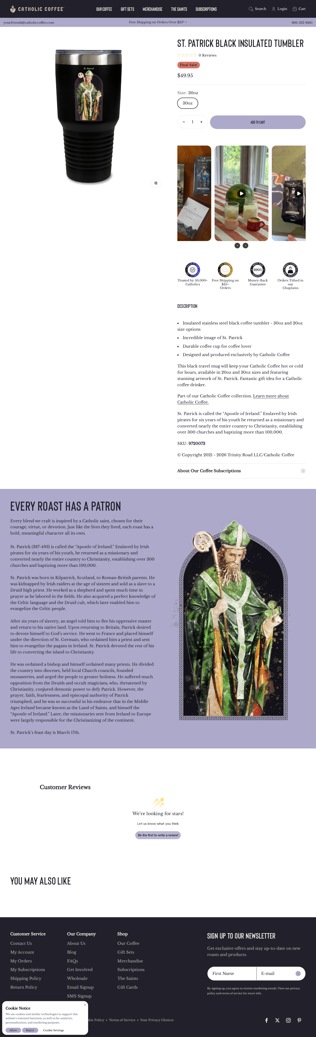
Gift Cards (127, 987)
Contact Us (21, 943)
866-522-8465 (302, 23)
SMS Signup (79, 996)
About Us (76, 943)
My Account (22, 952)
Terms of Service (122, 1020)
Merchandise (153, 9)
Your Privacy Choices (156, 1020)
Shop (122, 934)
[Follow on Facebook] (266, 1020)
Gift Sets (127, 9)
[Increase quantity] (201, 122)
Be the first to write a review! (158, 835)
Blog (71, 952)
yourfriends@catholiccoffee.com (28, 23)
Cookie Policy (93, 1020)
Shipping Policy (25, 978)
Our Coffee (104, 9)
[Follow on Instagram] (288, 1020)
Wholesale (77, 978)
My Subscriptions (27, 969)
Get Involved (80, 969)
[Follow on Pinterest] (299, 1020)
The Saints (179, 9)
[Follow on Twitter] (277, 1020)
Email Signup (80, 987)
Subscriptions (206, 9)
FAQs (72, 961)
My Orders (21, 961)
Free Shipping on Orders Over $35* (158, 22)
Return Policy (23, 987)
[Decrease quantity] (184, 122)
